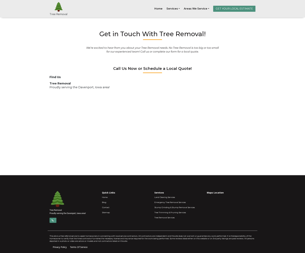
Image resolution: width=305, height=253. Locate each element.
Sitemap (106, 212)
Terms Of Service (79, 247)
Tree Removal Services (164, 217)
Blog (104, 202)
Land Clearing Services (164, 197)
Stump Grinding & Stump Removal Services (174, 207)
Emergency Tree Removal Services (170, 202)
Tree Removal (59, 14)
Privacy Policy (60, 247)
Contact (105, 207)
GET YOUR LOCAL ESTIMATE (234, 8)
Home (158, 8)
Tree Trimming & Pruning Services (170, 212)
